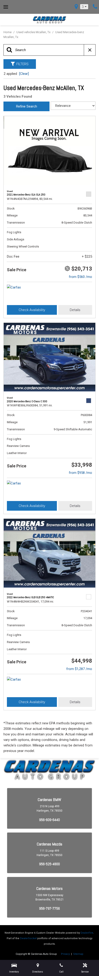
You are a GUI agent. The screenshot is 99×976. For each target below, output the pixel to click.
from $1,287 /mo (79, 669)
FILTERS (22, 64)
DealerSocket (28, 938)
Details (75, 310)
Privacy (65, 954)
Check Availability (32, 310)
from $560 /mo (80, 277)
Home (7, 32)
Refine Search (26, 106)
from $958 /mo (80, 473)
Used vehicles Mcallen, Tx (33, 32)
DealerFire (87, 932)
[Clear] (24, 74)
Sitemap (78, 954)
